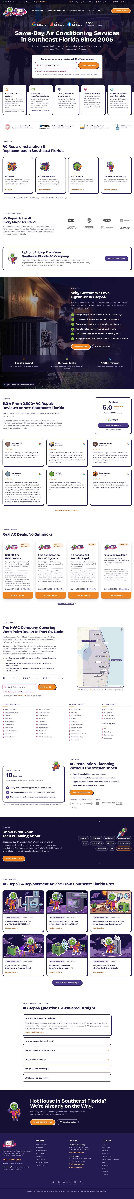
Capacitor (83, 838)
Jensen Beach (109, 735)
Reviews (105, 1151)
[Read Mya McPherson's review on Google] (128, 444)
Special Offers (88, 2)
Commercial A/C (61, 198)
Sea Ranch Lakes (77, 737)
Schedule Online (122, 11)
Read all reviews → (113, 425)
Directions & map (77, 1152)
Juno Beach (43, 734)
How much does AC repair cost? (39, 1041)
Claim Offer (17, 595)
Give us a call (21, 696)
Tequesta (42, 718)
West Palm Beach (11, 709)
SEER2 (85, 843)
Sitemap (106, 1191)
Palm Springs (43, 715)
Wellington (8, 718)
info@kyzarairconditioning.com (13, 1163)
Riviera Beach (10, 737)
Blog (103, 1162)
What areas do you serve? (36, 1078)
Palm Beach (43, 725)
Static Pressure (124, 843)
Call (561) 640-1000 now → (34, 1032)
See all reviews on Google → (67, 510)
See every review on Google (113, 429)
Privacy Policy (94, 1191)
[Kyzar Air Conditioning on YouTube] (64, 1182)
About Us (91, 11)
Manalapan (42, 731)
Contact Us (127, 2)
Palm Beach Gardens (12, 712)
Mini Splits (24, 198)
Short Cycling (97, 843)
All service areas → (76, 1167)
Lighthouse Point (77, 725)
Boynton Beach (10, 722)
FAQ (116, 2)
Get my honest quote (116, 258)
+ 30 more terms (124, 848)
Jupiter (7, 715)
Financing (75, 2)
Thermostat (101, 848)
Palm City (107, 732)
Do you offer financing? (35, 1059)
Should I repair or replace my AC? (40, 1050)
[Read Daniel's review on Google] (84, 444)
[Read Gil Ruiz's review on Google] (84, 474)
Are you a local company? (36, 1069)
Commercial (51, 11)
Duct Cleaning (62, 11)
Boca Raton (9, 728)
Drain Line (110, 843)
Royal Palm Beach (45, 712)
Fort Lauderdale (76, 728)
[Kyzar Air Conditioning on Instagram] (59, 1182)
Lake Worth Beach (11, 731)
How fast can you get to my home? (40, 1018)
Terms (101, 1191)
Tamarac (74, 722)
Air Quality (73, 11)
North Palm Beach (45, 709)
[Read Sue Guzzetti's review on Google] (40, 444)
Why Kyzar (106, 1148)
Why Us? (81, 11)
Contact (105, 1174)
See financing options (81, 792)
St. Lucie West (109, 715)
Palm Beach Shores (45, 737)
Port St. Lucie (108, 709)
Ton (112, 848)
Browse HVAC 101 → (14, 858)
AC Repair (39, 1148)
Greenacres (9, 734)
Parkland (74, 712)
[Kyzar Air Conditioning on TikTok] (69, 1182)
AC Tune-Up (40, 1153)
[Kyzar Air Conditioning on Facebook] (53, 1182)
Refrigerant (109, 838)
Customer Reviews (104, 2)
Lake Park (42, 722)
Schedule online (69, 1122)
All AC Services (41, 1145)
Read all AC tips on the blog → (67, 983)
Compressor (95, 838)
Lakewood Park (109, 718)
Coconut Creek (76, 715)
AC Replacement (41, 1151)
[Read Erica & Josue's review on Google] (128, 474)
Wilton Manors (76, 731)
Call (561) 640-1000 (103, 346)
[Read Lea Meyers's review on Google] (40, 474)
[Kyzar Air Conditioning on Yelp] (80, 1182)
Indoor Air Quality (47, 198)
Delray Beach (9, 725)
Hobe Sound (108, 738)
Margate (74, 718)
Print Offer (26, 589)
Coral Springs (76, 709)
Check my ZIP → (46, 687)
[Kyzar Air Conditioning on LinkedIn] (75, 1182)
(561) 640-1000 (41, 2)
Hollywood (75, 740)
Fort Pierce (108, 712)
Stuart (106, 729)
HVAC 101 (101, 11)
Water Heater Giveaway (110, 1159)
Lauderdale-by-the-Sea (79, 734)
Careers (105, 1171)
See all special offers (66, 603)
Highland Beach (44, 728)
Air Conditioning (38, 11)
